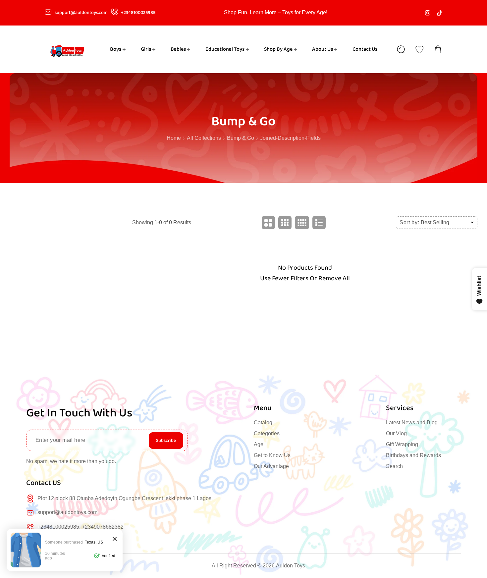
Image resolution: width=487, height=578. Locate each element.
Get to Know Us (272, 455)
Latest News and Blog (412, 422)
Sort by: (409, 222)
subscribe (166, 440)
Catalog (263, 422)
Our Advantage (271, 466)
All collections (204, 138)
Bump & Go (240, 138)
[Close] (115, 539)
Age (258, 444)
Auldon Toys (290, 565)
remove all (334, 278)
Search (394, 466)
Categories (267, 433)
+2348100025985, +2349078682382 (80, 527)
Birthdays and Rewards (413, 455)
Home (174, 138)
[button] (438, 49)
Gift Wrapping (402, 444)
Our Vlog (396, 433)
